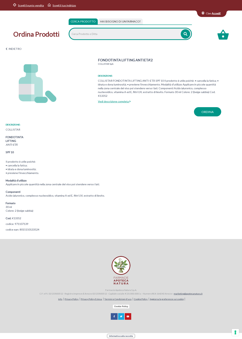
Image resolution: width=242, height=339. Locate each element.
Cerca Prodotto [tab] (83, 21)
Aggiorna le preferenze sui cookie (167, 299)
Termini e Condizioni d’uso (118, 299)
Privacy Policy (72, 299)
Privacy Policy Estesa (91, 299)
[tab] (120, 21)
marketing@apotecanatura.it (188, 293)
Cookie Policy (141, 299)
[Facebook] (114, 316)
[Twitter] (121, 316)
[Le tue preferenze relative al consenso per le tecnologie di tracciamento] (235, 332)
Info (60, 299)
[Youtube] (128, 316)
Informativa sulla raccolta (121, 336)
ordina (208, 112)
